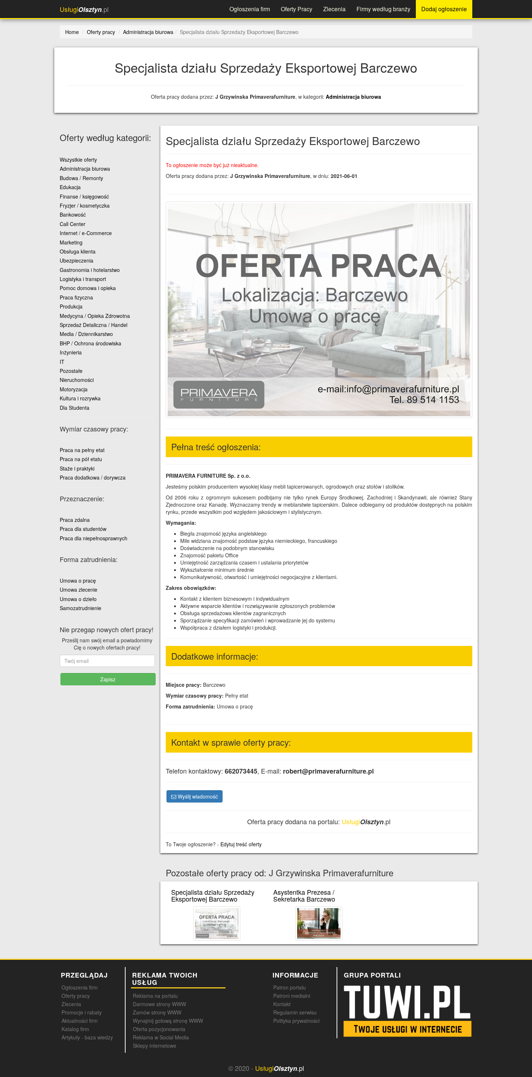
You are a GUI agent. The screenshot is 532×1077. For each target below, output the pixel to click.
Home (72, 31)
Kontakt (282, 1004)
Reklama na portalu (155, 995)
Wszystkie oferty (78, 159)
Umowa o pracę (78, 580)
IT (62, 361)
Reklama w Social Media (161, 1037)
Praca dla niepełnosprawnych (93, 538)
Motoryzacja (74, 389)
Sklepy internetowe (154, 1045)
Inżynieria (71, 352)
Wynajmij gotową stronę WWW (168, 1020)
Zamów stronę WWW (157, 1012)
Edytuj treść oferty (241, 844)
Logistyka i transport (83, 278)
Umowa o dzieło (78, 599)
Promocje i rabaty (82, 1012)
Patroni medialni (291, 995)
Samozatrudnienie (80, 608)
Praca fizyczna (76, 297)
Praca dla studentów (83, 528)
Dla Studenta (74, 407)
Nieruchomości (77, 379)
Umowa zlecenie (78, 589)
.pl (84, 9)
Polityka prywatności (296, 1020)
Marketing (71, 242)
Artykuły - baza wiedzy (87, 1037)
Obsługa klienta (78, 251)
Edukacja (70, 187)
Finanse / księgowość (84, 196)
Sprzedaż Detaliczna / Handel (93, 324)
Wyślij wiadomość (197, 796)
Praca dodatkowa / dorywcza (93, 477)
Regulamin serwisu (295, 1012)
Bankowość (73, 214)
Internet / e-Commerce (86, 233)
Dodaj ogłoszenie (444, 9)
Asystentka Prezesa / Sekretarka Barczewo (304, 895)
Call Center (72, 223)
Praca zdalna (75, 519)
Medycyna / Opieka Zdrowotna (95, 315)
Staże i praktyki (77, 468)
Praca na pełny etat (82, 450)
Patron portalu (289, 987)
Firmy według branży (383, 9)
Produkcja (71, 306)
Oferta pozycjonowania (159, 1029)
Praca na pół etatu (81, 459)
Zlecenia (334, 9)
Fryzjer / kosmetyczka (85, 205)
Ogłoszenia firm (249, 9)
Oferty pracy (76, 995)
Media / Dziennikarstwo (86, 333)
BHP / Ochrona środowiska (90, 343)
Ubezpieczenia (76, 260)
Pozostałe (71, 370)
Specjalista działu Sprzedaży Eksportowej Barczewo (212, 895)
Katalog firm (75, 1029)
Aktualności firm (80, 1020)
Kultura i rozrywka (80, 398)
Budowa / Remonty (81, 178)
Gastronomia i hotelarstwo (90, 269)
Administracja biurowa (353, 96)
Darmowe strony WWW (159, 1004)
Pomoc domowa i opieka (88, 287)
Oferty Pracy (296, 9)
